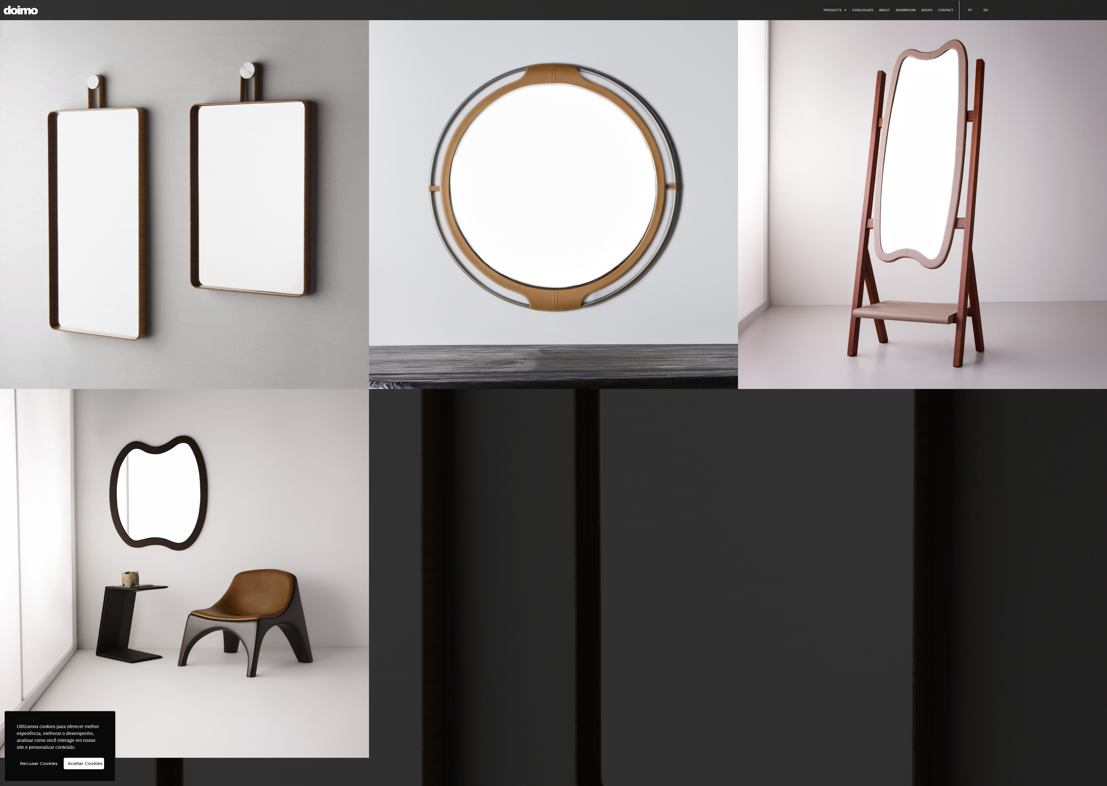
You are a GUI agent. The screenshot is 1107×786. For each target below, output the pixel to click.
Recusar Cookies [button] (39, 763)
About (884, 10)
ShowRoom (906, 10)
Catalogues (862, 10)
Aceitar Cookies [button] (85, 763)
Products (832, 10)
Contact (945, 10)
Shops (926, 10)
